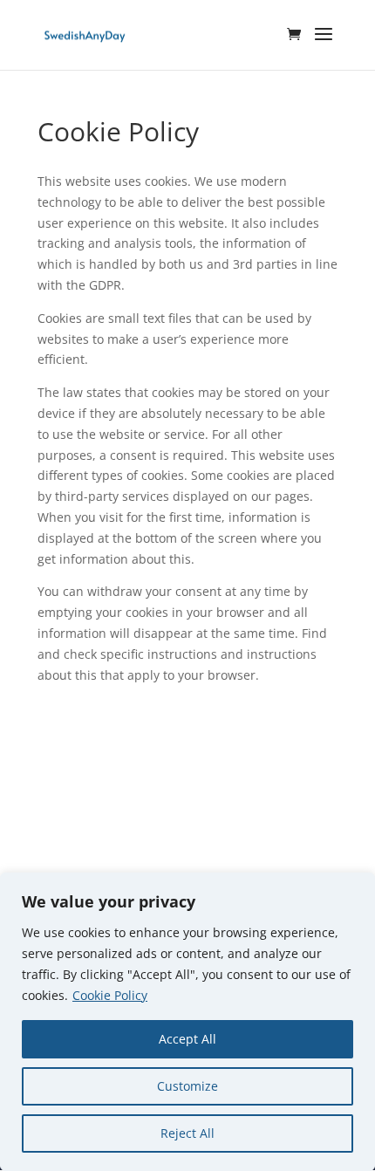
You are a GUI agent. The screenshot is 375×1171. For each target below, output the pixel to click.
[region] (187, 1022)
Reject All (187, 1133)
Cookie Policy (109, 995)
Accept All (187, 1039)
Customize (187, 1086)
